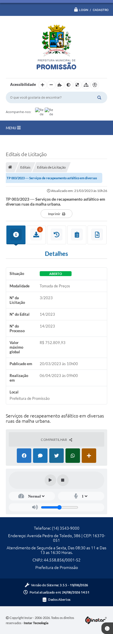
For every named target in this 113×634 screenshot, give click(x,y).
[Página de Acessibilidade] (95, 85)
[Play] (50, 480)
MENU (11, 128)
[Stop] (63, 480)
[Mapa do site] (86, 85)
